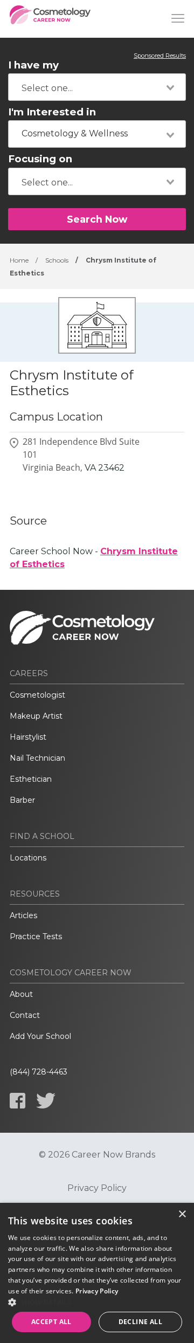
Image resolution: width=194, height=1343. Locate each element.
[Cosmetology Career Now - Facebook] (17, 1100)
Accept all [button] (51, 1321)
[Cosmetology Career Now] (50, 18)
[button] (97, 1302)
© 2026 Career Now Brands (97, 1155)
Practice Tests (36, 936)
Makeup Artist (36, 716)
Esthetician (31, 779)
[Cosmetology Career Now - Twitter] (46, 1100)
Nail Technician (37, 758)
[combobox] (97, 87)
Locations (28, 858)
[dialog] (97, 1273)
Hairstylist (28, 737)
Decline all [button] (140, 1321)
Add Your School (40, 1036)
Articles (23, 915)
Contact (25, 1015)
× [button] (182, 1214)
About (21, 994)
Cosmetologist (37, 695)
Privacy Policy (97, 1188)
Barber (22, 800)
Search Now (97, 219)
